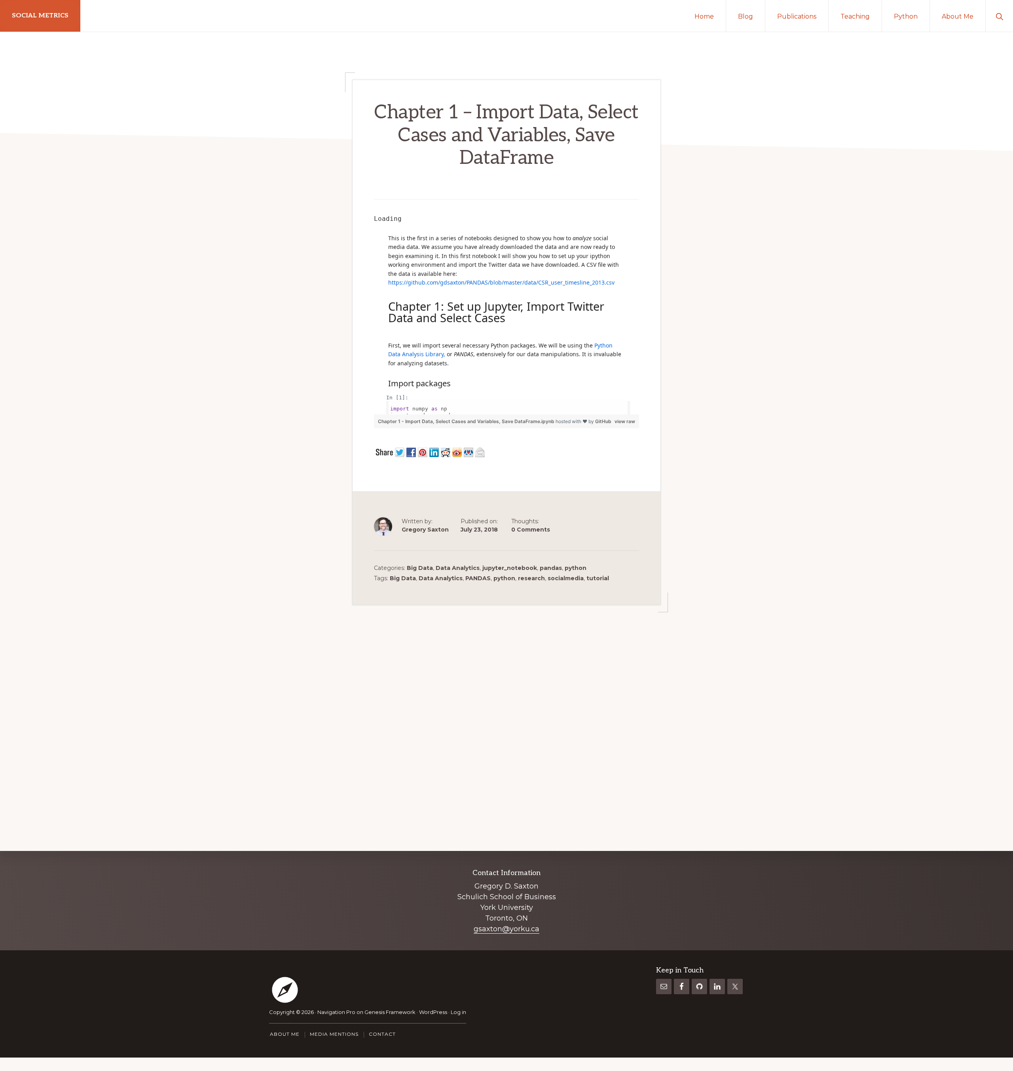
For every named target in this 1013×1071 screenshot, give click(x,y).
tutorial (597, 578)
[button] (999, 16)
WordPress (433, 1012)
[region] (506, 313)
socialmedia (566, 578)
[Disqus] (506, 704)
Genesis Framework (389, 1012)
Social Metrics (40, 15)
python (575, 568)
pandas (551, 568)
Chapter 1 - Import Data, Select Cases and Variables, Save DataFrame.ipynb (467, 421)
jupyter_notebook (509, 568)
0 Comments (530, 529)
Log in (458, 1012)
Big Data (420, 568)
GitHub (603, 421)
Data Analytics (458, 568)
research (531, 578)
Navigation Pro (336, 1012)
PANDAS (478, 578)
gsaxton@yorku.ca (506, 929)
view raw (625, 421)
